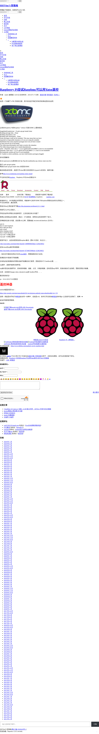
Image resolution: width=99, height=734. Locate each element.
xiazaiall (6, 429)
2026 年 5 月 (8, 446)
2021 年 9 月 (8, 541)
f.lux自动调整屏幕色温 (33, 425)
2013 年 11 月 (8, 670)
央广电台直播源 (17, 45)
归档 (5, 19)
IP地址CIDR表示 (9, 413)
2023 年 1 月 (8, 513)
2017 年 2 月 (8, 621)
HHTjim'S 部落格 (9, 5)
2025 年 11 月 (8, 456)
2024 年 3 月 (8, 495)
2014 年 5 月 (8, 658)
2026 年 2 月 (8, 452)
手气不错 (7, 17)
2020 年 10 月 (8, 552)
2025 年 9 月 (8, 460)
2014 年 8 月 (8, 652)
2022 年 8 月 (8, 521)
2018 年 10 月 (8, 592)
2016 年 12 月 (8, 625)
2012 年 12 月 (8, 692)
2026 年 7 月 (8, 442)
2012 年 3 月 (8, 700)
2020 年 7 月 (8, 556)
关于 (5, 26)
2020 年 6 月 (8, 558)
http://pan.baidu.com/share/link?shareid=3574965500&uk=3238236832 (22, 250)
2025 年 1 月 (8, 476)
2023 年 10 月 (8, 503)
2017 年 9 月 (8, 615)
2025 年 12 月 (8, 454)
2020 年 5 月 (8, 560)
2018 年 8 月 (8, 596)
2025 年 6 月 (8, 466)
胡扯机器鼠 (8, 433)
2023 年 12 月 (8, 499)
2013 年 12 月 (8, 668)
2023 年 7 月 (8, 505)
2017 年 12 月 (8, 611)
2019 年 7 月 (8, 574)
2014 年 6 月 (8, 656)
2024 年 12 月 (8, 478)
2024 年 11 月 (8, 480)
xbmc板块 (23, 254)
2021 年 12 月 (8, 535)
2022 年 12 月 (8, 515)
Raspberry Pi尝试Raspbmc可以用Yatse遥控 (29, 89)
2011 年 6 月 (8, 713)
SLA (9, 36)
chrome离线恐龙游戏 (11, 30)
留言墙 (6, 24)
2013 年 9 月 (8, 674)
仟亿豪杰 (7, 427)
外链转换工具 (12, 34)
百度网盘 (32, 197)
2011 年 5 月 (8, 715)
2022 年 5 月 (8, 527)
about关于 (20, 427)
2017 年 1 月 (8, 623)
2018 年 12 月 (8, 588)
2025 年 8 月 (8, 462)
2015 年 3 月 (8, 639)
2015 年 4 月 (8, 637)
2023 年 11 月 (8, 501)
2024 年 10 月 (8, 482)
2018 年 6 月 (8, 601)
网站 (1, 375)
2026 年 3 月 (8, 450)
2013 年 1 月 (8, 690)
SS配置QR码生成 (17, 41)
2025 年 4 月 (8, 470)
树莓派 (17, 296)
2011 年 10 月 (8, 705)
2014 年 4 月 (8, 660)
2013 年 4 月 (8, 684)
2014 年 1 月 (8, 666)
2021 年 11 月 (8, 537)
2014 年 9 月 (8, 650)
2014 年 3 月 (8, 662)
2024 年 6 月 (8, 490)
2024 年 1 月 (8, 497)
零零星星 (50, 95)
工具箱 (6, 32)
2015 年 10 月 (8, 627)
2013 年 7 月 (8, 678)
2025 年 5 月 (8, 468)
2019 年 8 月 (8, 572)
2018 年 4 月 (8, 605)
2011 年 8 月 (8, 709)
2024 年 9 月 (8, 484)
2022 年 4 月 (8, 529)
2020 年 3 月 (8, 562)
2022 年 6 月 (8, 525)
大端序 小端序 (9, 417)
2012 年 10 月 (8, 694)
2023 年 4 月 (8, 509)
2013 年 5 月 (8, 682)
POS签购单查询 (17, 43)
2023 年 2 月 (8, 511)
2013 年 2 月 (8, 688)
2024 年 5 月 (8, 493)
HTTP (27, 197)
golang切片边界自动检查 (23, 429)
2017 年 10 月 (8, 613)
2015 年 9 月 (8, 629)
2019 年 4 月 (8, 580)
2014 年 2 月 (8, 664)
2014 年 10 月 (8, 647)
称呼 (2, 368)
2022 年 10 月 (8, 517)
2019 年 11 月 (8, 566)
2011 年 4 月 (8, 717)
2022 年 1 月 (8, 533)
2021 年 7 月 (8, 546)
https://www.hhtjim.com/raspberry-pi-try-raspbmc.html (27, 346)
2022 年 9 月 (8, 519)
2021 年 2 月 (8, 550)
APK (7, 360)
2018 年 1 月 (8, 609)
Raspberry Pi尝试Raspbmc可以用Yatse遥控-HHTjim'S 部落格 (29, 358)
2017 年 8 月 (8, 617)
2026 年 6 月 (8, 444)
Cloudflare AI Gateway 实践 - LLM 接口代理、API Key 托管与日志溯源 (27, 409)
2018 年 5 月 (8, 603)
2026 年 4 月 (8, 448)
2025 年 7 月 (8, 464)
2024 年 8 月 (8, 486)
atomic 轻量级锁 (9, 415)
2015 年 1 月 (8, 643)
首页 (5, 15)
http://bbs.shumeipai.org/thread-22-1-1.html (31, 206)
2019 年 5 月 (8, 578)
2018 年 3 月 (8, 607)
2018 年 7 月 (8, 599)
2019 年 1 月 (8, 586)
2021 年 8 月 (8, 543)
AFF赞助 (7, 28)
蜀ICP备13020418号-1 (19, 729)
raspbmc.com (50, 197)
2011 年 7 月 (8, 711)
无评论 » (57, 95)
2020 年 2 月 (8, 564)
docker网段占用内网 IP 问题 (13, 411)
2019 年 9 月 (8, 570)
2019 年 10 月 (8, 568)
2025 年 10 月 (8, 458)
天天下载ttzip (8, 431)
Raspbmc (12, 177)
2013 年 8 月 (8, 676)
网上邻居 (7, 22)
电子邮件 (3, 372)
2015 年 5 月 (8, 635)
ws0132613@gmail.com (11, 425)
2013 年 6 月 (8, 680)
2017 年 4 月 (8, 619)
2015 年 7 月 (8, 631)
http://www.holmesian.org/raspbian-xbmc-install (17, 174)
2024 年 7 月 (8, 488)
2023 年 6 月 (8, 507)
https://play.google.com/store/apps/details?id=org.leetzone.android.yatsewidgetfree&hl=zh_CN (29, 293)
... (8, 39)
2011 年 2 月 (8, 719)
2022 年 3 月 (8, 531)
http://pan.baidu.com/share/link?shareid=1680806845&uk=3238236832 (22, 244)
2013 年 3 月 (8, 686)
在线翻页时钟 (12, 38)
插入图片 (96, 392)
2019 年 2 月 (8, 584)
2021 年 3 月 (8, 548)
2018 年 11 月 (8, 590)
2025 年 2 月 (8, 474)
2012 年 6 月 (8, 698)
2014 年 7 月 (8, 654)
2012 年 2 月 (8, 703)
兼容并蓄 (43, 95)
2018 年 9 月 (8, 594)
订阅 (95, 724)
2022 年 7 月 (8, 523)
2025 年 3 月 (8, 472)
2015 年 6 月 (8, 633)
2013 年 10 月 (8, 672)
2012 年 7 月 (8, 696)
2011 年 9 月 (8, 707)
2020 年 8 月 (8, 554)
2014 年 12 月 (8, 645)
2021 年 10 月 (8, 539)
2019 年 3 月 (8, 582)
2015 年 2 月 (8, 641)
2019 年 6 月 (8, 576)
